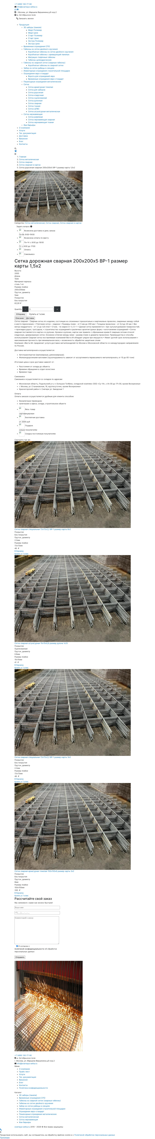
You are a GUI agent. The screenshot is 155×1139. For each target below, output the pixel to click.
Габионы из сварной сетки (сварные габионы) (44, 63)
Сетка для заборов (36, 90)
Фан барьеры (29, 125)
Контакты (23, 144)
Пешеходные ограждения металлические (42, 81)
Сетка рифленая (35, 117)
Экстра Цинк (34, 44)
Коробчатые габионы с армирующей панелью (48, 54)
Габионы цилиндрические (39, 60)
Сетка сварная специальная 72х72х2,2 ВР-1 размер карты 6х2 (43, 529)
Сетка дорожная (35, 92)
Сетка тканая (34, 106)
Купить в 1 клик (21, 554)
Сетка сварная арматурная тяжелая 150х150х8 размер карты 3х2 (44, 871)
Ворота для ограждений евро (41, 76)
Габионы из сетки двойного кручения (41, 49)
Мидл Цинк (33, 33)
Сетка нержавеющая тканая (41, 122)
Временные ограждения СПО (37, 46)
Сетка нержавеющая (33, 114)
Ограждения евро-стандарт (36, 73)
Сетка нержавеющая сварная (41, 119)
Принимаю (5, 1138)
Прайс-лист (24, 1071)
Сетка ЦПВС (33, 109)
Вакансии (23, 138)
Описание (19, 318)
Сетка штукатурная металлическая (44, 111)
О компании (24, 128)
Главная (22, 157)
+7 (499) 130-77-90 (23, 4)
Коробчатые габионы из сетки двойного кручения (50, 52)
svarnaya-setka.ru (22, 1127)
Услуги (22, 130)
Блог (21, 141)
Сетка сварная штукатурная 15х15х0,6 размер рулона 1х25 (41, 643)
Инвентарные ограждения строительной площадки (47, 71)
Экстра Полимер (35, 41)
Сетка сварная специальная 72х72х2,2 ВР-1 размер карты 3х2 (43, 757)
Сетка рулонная (35, 100)
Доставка (23, 136)
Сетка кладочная (36, 95)
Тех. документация (27, 133)
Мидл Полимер (35, 30)
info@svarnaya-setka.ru (27, 7)
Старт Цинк (33, 38)
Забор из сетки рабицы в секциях (39, 68)
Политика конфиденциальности (33, 1088)
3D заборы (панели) (32, 27)
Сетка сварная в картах (30, 165)
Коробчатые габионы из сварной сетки (45, 65)
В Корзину (20, 314)
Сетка (26, 84)
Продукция (24, 25)
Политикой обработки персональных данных (94, 1135)
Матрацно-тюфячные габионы (41, 57)
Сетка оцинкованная (37, 98)
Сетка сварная (34, 103)
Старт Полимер (35, 35)
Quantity (18, 309)
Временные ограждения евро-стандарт (46, 79)
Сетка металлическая (29, 159)
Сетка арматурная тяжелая (40, 87)
